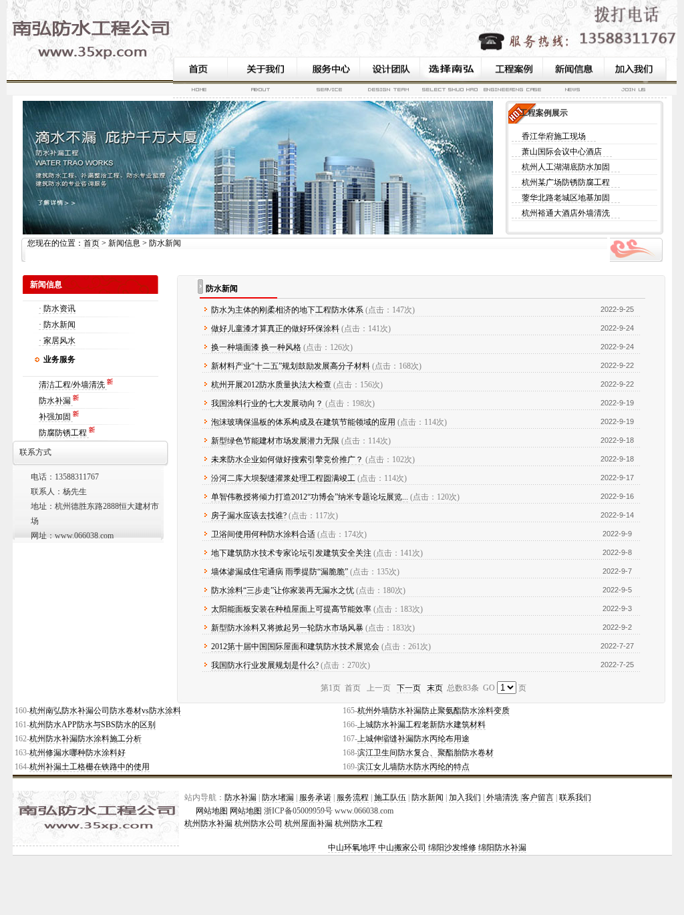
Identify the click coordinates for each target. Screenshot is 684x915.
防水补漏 (56, 400)
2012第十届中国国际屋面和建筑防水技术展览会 (295, 646)
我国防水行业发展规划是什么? (265, 665)
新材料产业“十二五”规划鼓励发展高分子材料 (290, 366)
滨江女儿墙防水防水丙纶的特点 (413, 766)
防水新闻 (427, 797)
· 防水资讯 (57, 308)
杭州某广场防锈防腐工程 (566, 182)
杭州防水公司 (258, 823)
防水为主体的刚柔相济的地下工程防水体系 (287, 310)
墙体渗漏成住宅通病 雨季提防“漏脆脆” (279, 571)
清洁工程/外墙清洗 (73, 384)
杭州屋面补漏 (309, 823)
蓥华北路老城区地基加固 (566, 197)
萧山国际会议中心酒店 (562, 151)
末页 (435, 688)
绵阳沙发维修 (452, 847)
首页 (91, 243)
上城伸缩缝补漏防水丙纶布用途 (413, 738)
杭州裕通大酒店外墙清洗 (566, 213)
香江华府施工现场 (554, 136)
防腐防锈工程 (64, 432)
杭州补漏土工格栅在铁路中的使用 (89, 766)
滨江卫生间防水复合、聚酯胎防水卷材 (425, 752)
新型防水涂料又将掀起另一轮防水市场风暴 (287, 627)
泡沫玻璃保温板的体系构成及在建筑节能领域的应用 (303, 422)
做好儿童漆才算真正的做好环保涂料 (275, 328)
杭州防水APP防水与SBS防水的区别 (92, 724)
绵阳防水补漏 (502, 847)
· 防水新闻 (57, 324)
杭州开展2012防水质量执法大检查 (271, 384)
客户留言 (538, 797)
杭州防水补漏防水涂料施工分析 (85, 738)
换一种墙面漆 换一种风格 (256, 347)
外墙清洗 (502, 797)
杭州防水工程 (359, 823)
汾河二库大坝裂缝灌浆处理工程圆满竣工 (283, 478)
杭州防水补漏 (208, 823)
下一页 (409, 688)
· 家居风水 (57, 340)
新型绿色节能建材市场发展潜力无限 (275, 440)
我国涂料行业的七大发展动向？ (267, 403)
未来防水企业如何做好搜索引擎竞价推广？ (287, 459)
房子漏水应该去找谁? (249, 515)
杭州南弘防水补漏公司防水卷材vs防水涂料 (105, 710)
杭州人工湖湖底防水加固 (566, 167)
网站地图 (212, 810)
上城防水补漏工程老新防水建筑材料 (421, 724)
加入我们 (465, 797)
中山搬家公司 (402, 847)
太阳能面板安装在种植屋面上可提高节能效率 (291, 609)
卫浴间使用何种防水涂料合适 (263, 534)
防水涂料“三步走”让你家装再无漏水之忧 (282, 590)
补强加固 (56, 416)
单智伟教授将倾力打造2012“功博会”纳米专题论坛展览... (309, 497)
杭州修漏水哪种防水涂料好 (77, 752)
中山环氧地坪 (352, 847)
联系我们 (575, 797)
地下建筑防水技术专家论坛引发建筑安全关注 (291, 553)
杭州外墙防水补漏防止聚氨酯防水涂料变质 (433, 710)
